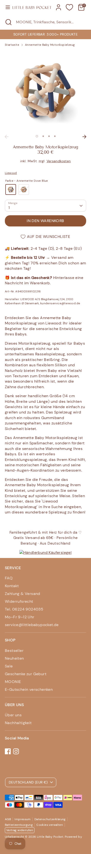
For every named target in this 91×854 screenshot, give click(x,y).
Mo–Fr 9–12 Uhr (19, 617)
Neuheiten (14, 658)
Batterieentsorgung (19, 825)
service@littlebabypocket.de (32, 624)
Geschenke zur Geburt (25, 673)
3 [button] (49, 136)
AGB (8, 819)
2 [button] (43, 136)
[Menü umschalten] (6, 7)
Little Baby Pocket (50, 837)
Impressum (23, 819)
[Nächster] (84, 136)
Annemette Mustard (23, 189)
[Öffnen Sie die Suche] (8, 22)
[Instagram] (16, 751)
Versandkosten (59, 161)
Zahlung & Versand (22, 593)
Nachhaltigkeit (18, 722)
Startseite (12, 45)
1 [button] (37, 136)
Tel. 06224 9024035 (24, 609)
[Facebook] (8, 751)
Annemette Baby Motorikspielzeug (50, 45)
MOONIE (13, 681)
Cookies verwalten (49, 825)
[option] (45, 34)
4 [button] (55, 136)
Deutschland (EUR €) (28, 782)
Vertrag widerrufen (19, 830)
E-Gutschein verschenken (29, 689)
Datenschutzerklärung (50, 819)
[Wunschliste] (69, 7)
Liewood (11, 173)
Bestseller (14, 650)
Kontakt (12, 585)
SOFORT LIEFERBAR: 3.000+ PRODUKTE (45, 34)
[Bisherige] (6, 136)
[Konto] (58, 5)
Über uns (13, 715)
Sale (9, 666)
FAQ (9, 578)
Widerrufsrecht (19, 601)
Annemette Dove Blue (10, 189)
